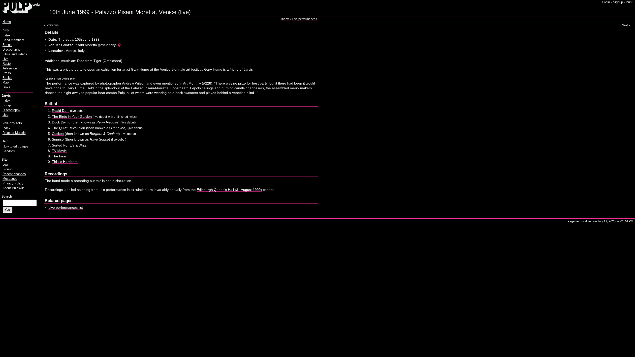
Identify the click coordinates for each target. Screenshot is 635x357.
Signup (618, 2)
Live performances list (65, 207)
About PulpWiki (13, 188)
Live (5, 59)
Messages (9, 178)
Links (6, 87)
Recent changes (14, 174)
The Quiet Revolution (68, 128)
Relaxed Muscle (14, 133)
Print (629, 2)
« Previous (51, 25)
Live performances (304, 19)
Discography (11, 49)
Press (6, 73)
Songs (7, 45)
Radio (6, 63)
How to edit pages (15, 146)
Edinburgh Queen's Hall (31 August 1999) (229, 190)
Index (285, 19)
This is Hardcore (65, 162)
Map (5, 82)
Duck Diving (61, 122)
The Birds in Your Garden (72, 117)
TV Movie (59, 151)
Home (6, 22)
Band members (13, 40)
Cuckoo (58, 134)
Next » (626, 25)
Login (606, 2)
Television (9, 68)
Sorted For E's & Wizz (69, 145)
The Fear (59, 156)
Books (7, 78)
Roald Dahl (60, 111)
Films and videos (14, 54)
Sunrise (58, 139)
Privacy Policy (12, 183)
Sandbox (8, 151)
